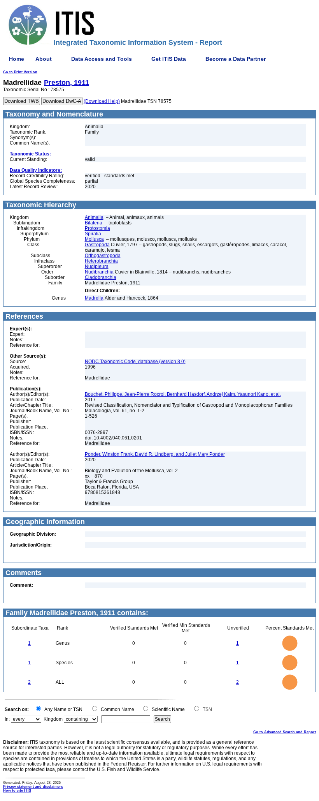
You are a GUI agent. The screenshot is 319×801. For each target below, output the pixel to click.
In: (7, 719)
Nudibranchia (99, 272)
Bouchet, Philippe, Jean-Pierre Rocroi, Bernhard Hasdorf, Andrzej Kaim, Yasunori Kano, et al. (183, 394)
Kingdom (53, 719)
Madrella (94, 298)
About (43, 59)
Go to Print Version (20, 72)
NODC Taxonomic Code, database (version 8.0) (135, 361)
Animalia (94, 217)
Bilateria (93, 223)
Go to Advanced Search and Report (284, 732)
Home (16, 59)
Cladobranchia (100, 277)
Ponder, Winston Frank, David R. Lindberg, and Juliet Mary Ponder (155, 454)
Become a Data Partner (235, 59)
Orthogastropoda (103, 255)
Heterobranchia (101, 261)
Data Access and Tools (101, 59)
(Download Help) (102, 101)
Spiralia (93, 233)
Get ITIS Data (168, 59)
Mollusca (94, 239)
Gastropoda (97, 244)
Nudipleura (97, 266)
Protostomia (97, 228)
